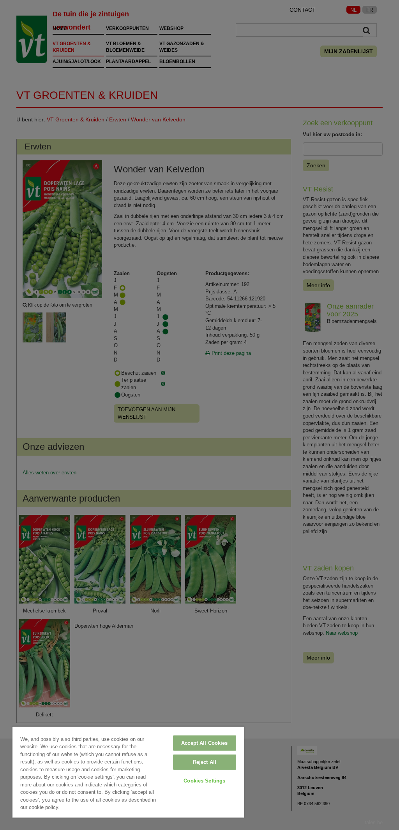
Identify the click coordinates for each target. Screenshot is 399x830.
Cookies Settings (204, 781)
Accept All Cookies (204, 743)
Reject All (204, 762)
